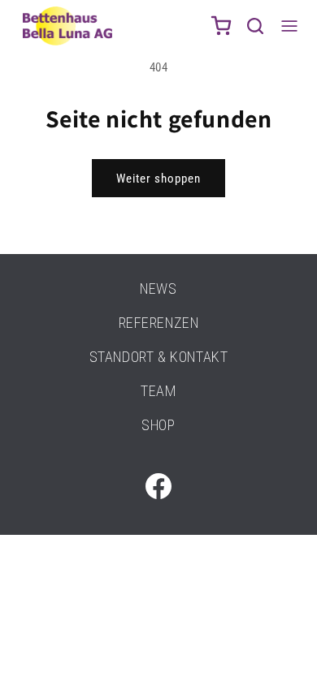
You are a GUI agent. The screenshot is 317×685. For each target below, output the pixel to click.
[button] (255, 26)
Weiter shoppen (158, 178)
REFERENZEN (159, 322)
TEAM (158, 390)
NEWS (158, 288)
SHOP (158, 424)
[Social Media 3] (158, 486)
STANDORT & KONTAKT (158, 356)
